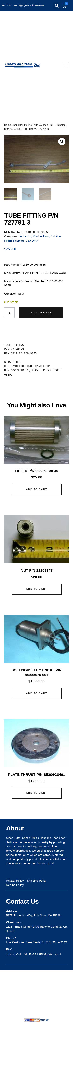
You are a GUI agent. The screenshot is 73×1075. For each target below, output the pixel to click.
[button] (56, 5)
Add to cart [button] (36, 489)
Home (7, 125)
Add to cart (41, 312)
